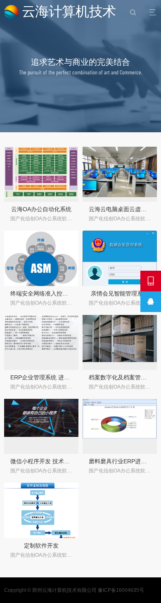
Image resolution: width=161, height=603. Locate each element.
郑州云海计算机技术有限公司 (64, 590)
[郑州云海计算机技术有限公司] (61, 12)
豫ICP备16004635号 (121, 590)
